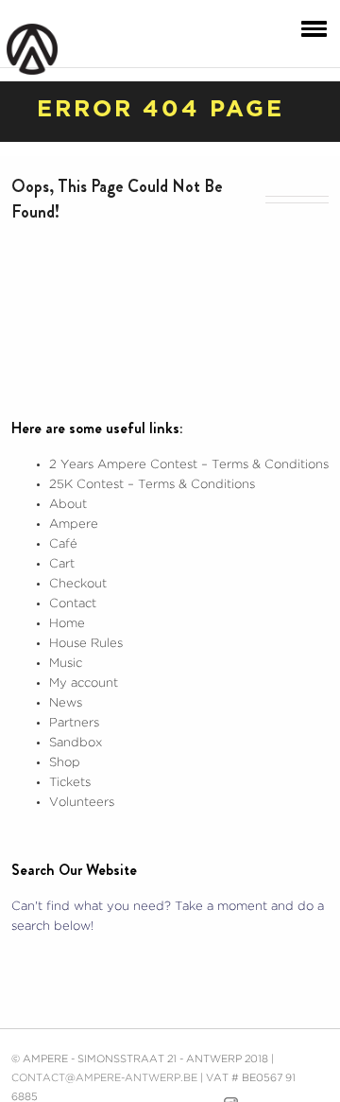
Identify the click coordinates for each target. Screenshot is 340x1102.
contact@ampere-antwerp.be (104, 1078)
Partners (74, 723)
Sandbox (75, 743)
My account (83, 683)
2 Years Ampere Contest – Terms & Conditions (189, 465)
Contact (72, 604)
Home (67, 624)
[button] (310, 27)
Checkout (78, 584)
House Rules (86, 643)
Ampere (73, 524)
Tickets (70, 783)
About (68, 504)
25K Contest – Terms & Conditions (152, 485)
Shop (64, 763)
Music (65, 663)
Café (63, 544)
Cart (62, 564)
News (65, 703)
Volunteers (81, 802)
